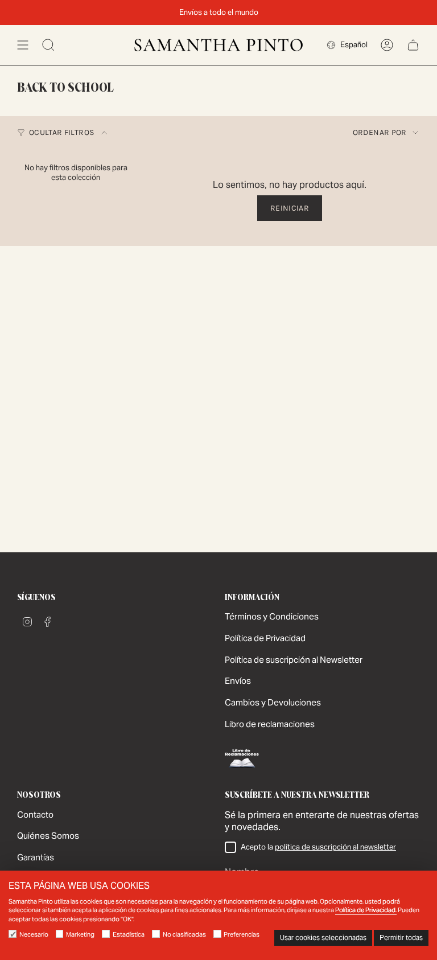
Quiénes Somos (48, 835)
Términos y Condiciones (272, 616)
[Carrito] (413, 45)
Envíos (238, 680)
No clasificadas (184, 934)
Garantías (35, 857)
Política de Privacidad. (366, 910)
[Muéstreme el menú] (22, 45)
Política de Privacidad (265, 638)
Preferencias (241, 934)
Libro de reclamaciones (270, 724)
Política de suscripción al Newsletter (293, 659)
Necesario (33, 934)
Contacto (35, 814)
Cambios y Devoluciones (273, 702)
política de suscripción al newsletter (335, 847)
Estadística (129, 934)
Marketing (80, 934)
